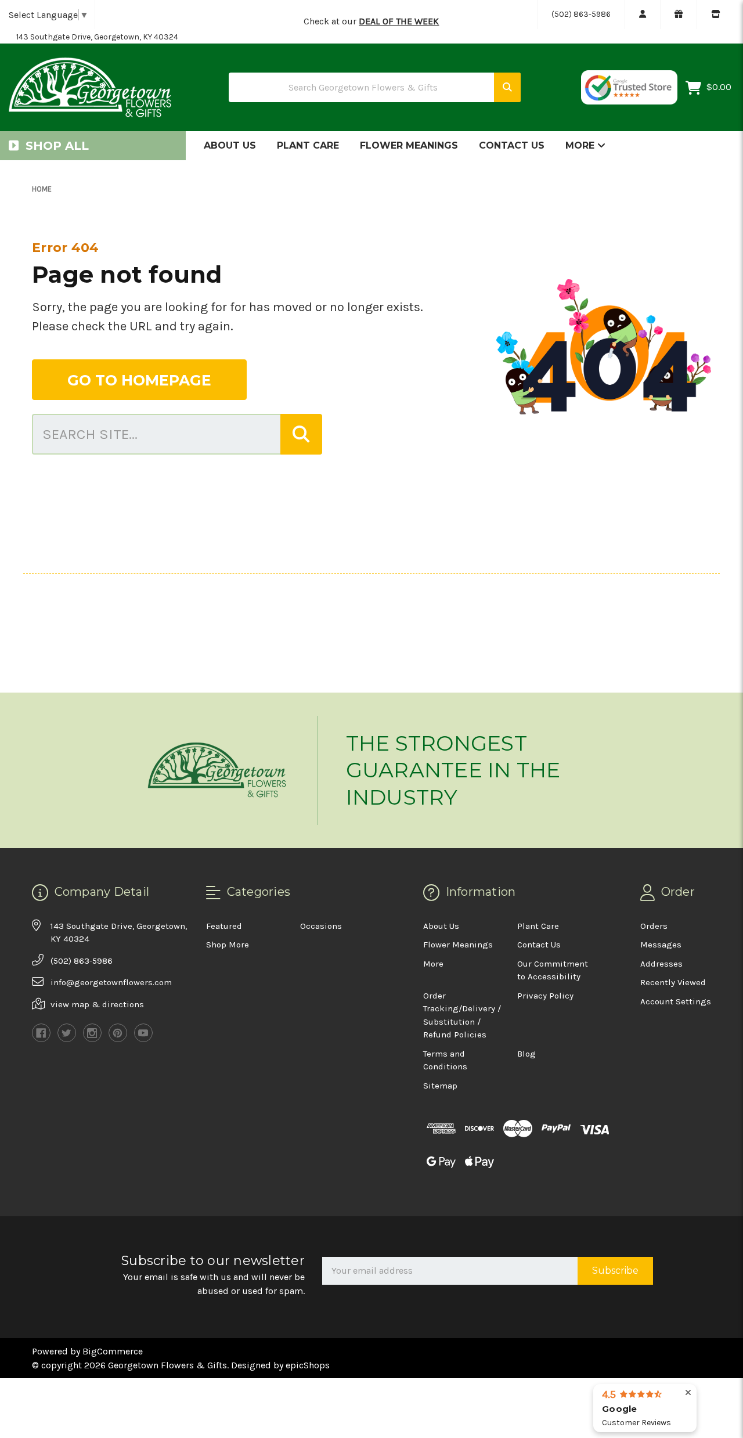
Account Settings (675, 1001)
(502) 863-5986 (581, 14)
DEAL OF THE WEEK (399, 21)
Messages (660, 944)
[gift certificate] (678, 14)
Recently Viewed (673, 982)
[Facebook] (41, 1032)
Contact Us (511, 145)
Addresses (661, 963)
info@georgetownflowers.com (111, 982)
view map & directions (97, 1004)
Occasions (321, 926)
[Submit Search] (507, 87)
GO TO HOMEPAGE (139, 380)
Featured (224, 926)
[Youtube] (143, 1032)
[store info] (715, 14)
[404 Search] (301, 434)
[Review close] (688, 1393)
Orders (654, 926)
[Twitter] (66, 1032)
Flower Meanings (409, 145)
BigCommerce (112, 1351)
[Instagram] (92, 1032)
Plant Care (308, 145)
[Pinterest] (118, 1032)
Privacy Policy (545, 995)
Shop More (227, 944)
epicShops (308, 1365)
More (581, 145)
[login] (642, 14)
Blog (526, 1053)
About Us (230, 145)
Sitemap (440, 1085)
